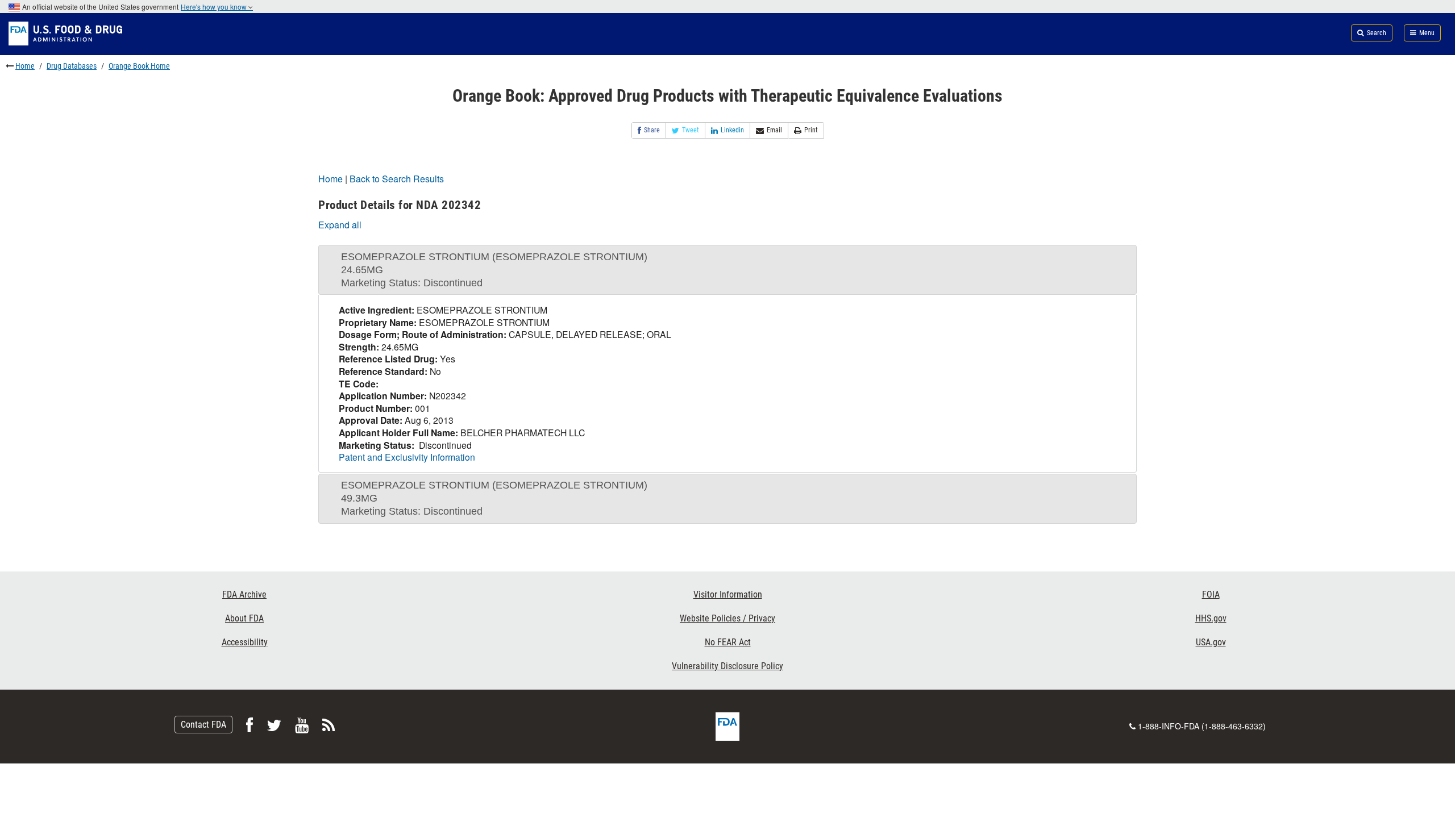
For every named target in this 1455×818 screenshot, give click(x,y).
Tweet (690, 130)
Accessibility (245, 642)
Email (774, 130)
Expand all (339, 224)
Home (25, 65)
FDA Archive (244, 594)
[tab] (727, 270)
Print (811, 130)
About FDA (244, 618)
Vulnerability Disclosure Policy (727, 666)
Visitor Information (727, 594)
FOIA (1211, 594)
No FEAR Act (728, 642)
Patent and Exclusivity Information (407, 456)
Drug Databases (72, 65)
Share (652, 130)
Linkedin (732, 130)
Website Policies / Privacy (727, 618)
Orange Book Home (139, 65)
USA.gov (1211, 642)
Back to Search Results (397, 178)
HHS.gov (1211, 618)
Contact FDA (203, 724)
